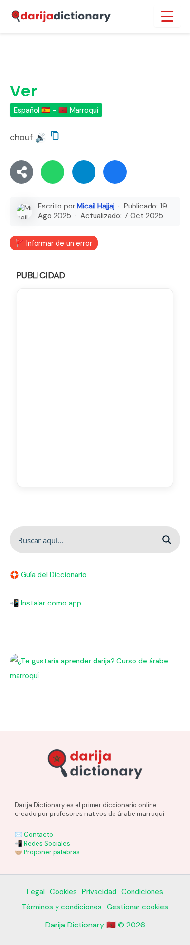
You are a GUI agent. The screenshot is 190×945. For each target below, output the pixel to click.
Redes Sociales (47, 843)
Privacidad (99, 892)
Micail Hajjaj (95, 206)
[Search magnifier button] (166, 539)
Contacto (38, 835)
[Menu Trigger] (167, 16)
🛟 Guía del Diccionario (48, 575)
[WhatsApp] (52, 172)
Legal (36, 892)
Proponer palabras (52, 852)
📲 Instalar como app (45, 603)
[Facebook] (115, 172)
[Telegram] (83, 172)
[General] (21, 172)
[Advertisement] (95, 388)
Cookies (63, 892)
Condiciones (142, 892)
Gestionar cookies (137, 907)
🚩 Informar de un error (54, 243)
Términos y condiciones (62, 907)
